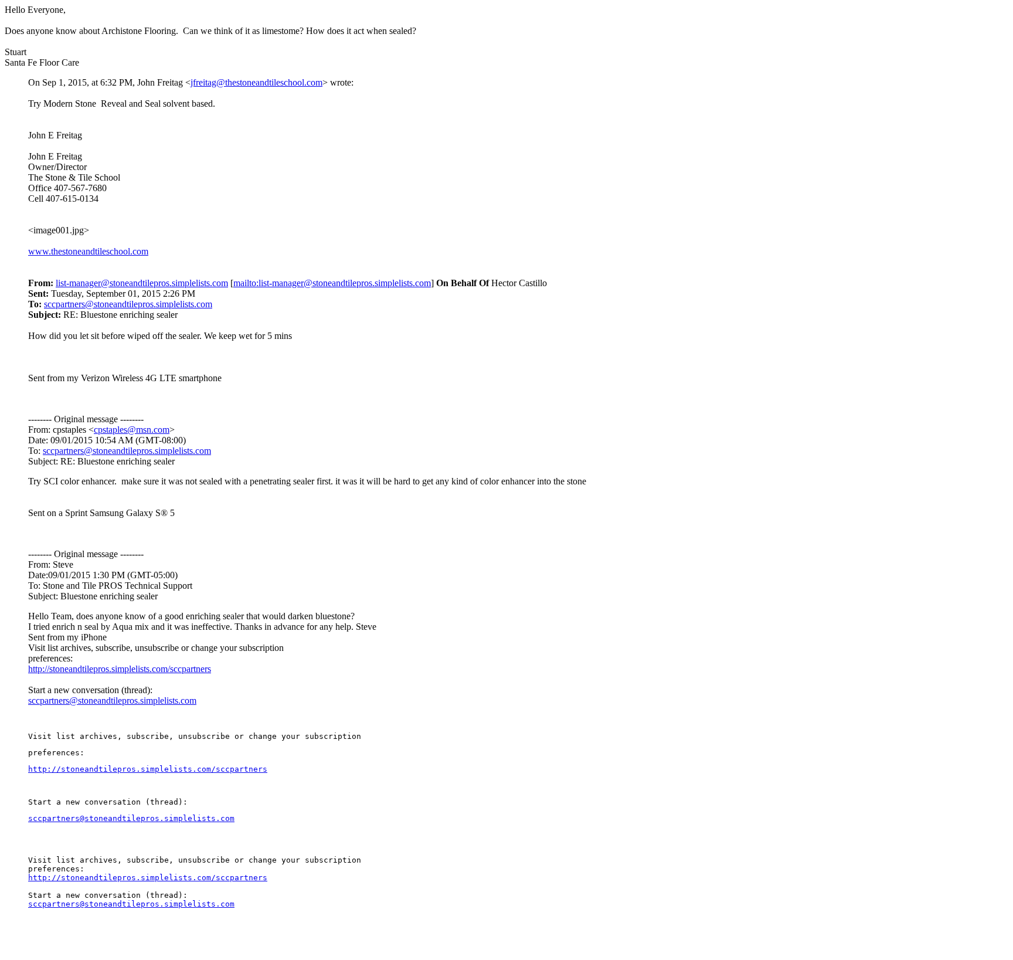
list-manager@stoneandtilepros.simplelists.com (142, 283)
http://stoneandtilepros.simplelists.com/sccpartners (119, 669)
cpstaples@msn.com (131, 430)
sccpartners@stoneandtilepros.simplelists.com (128, 304)
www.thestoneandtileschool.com (88, 251)
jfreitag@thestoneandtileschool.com (256, 82)
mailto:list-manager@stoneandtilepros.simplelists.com (332, 283)
